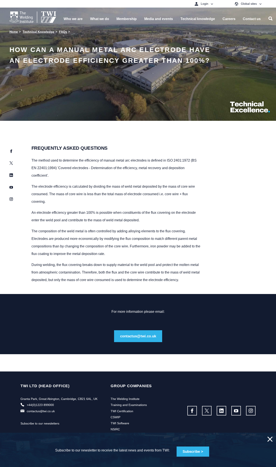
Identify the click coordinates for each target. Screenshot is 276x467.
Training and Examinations (129, 405)
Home (13, 31)
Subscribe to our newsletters (39, 423)
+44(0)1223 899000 (40, 405)
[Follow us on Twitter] (207, 410)
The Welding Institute (125, 399)
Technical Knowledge (38, 31)
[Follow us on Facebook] (192, 410)
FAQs (63, 31)
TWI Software (120, 423)
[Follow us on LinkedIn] (221, 410)
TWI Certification (122, 411)
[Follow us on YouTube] (236, 410)
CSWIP (115, 417)
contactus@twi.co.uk (138, 336)
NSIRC (115, 429)
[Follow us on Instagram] (251, 410)
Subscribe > (193, 452)
